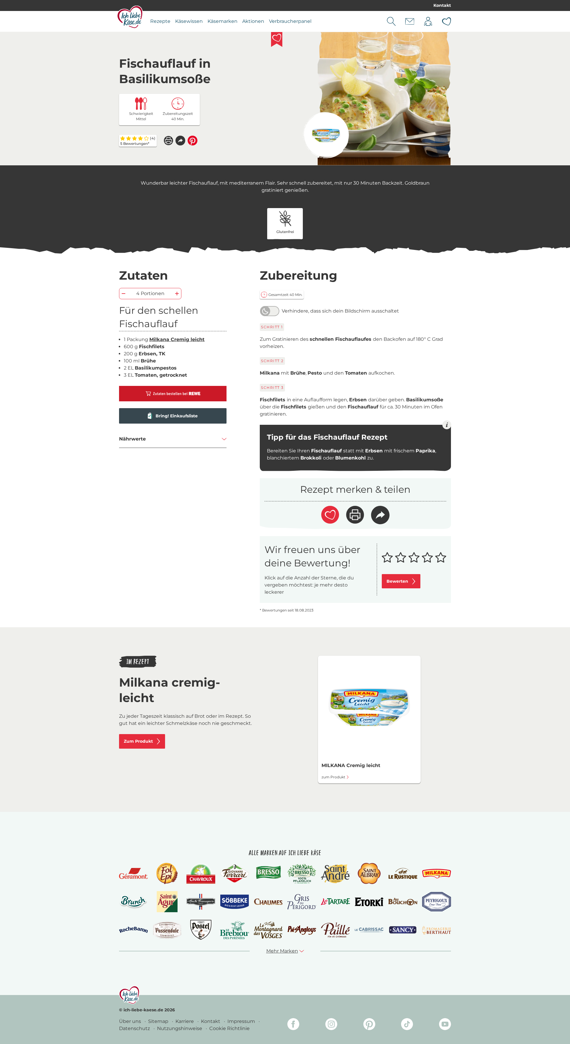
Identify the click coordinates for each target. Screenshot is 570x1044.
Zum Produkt (138, 741)
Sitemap (159, 1021)
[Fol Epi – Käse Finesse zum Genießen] (167, 873)
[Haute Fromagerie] (200, 902)
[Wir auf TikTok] (407, 1025)
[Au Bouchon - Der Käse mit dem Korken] (402, 901)
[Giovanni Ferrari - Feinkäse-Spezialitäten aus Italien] (234, 873)
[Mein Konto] (428, 21)
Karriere (185, 1021)
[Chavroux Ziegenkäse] (200, 874)
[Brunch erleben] (133, 901)
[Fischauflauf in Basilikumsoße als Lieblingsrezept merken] (276, 39)
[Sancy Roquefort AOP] (402, 930)
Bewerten (397, 581)
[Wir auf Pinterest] (369, 1025)
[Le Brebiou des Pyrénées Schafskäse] (234, 930)
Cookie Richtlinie (229, 1028)
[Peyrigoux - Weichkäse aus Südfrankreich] (436, 901)
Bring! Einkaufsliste (177, 416)
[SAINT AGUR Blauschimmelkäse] (167, 901)
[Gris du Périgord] (301, 901)
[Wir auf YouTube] (445, 1025)
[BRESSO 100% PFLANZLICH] (301, 873)
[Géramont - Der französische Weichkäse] (133, 873)
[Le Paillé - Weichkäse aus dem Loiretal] (335, 930)
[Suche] (391, 21)
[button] (180, 140)
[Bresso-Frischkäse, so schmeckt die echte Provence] (268, 873)
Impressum (241, 1021)
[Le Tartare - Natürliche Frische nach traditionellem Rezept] (335, 901)
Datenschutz (135, 1028)
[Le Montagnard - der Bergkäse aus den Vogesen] (268, 929)
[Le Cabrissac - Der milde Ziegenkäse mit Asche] (369, 930)
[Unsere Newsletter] (409, 21)
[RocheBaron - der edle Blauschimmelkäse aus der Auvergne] (133, 930)
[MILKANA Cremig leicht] (326, 135)
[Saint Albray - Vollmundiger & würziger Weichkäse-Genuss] (369, 873)
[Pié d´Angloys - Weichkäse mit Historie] (301, 929)
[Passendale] (167, 930)
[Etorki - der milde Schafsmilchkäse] (369, 902)
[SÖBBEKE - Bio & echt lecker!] (234, 901)
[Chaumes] (268, 902)
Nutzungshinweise (180, 1028)
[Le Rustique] (402, 873)
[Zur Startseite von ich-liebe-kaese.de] (130, 16)
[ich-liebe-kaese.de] (129, 995)
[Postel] (201, 929)
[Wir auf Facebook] (293, 1025)
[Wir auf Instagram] (331, 1025)
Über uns (130, 1021)
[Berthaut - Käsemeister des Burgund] (436, 930)
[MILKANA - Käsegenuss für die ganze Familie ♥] (436, 873)
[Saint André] (335, 873)
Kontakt (442, 5)
